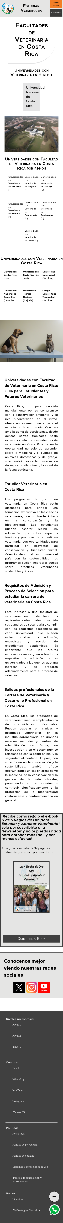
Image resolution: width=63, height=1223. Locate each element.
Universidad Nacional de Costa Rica (31, 97)
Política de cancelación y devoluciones (27, 1179)
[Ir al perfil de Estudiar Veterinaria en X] (19, 988)
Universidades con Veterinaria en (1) (31, 183)
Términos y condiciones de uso (30, 1166)
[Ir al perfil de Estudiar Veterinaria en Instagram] (31, 988)
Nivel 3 (17, 1046)
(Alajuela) (29, 295)
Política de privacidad (24, 1144)
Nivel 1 (16, 1024)
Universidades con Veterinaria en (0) (48, 183)
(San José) (10, 275)
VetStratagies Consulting (27, 1210)
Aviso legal (18, 1133)
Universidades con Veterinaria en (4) (15, 183)
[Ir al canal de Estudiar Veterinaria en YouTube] (44, 988)
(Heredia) (10, 295)
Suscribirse (56, 12)
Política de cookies (23, 1155)
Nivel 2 (16, 1035)
